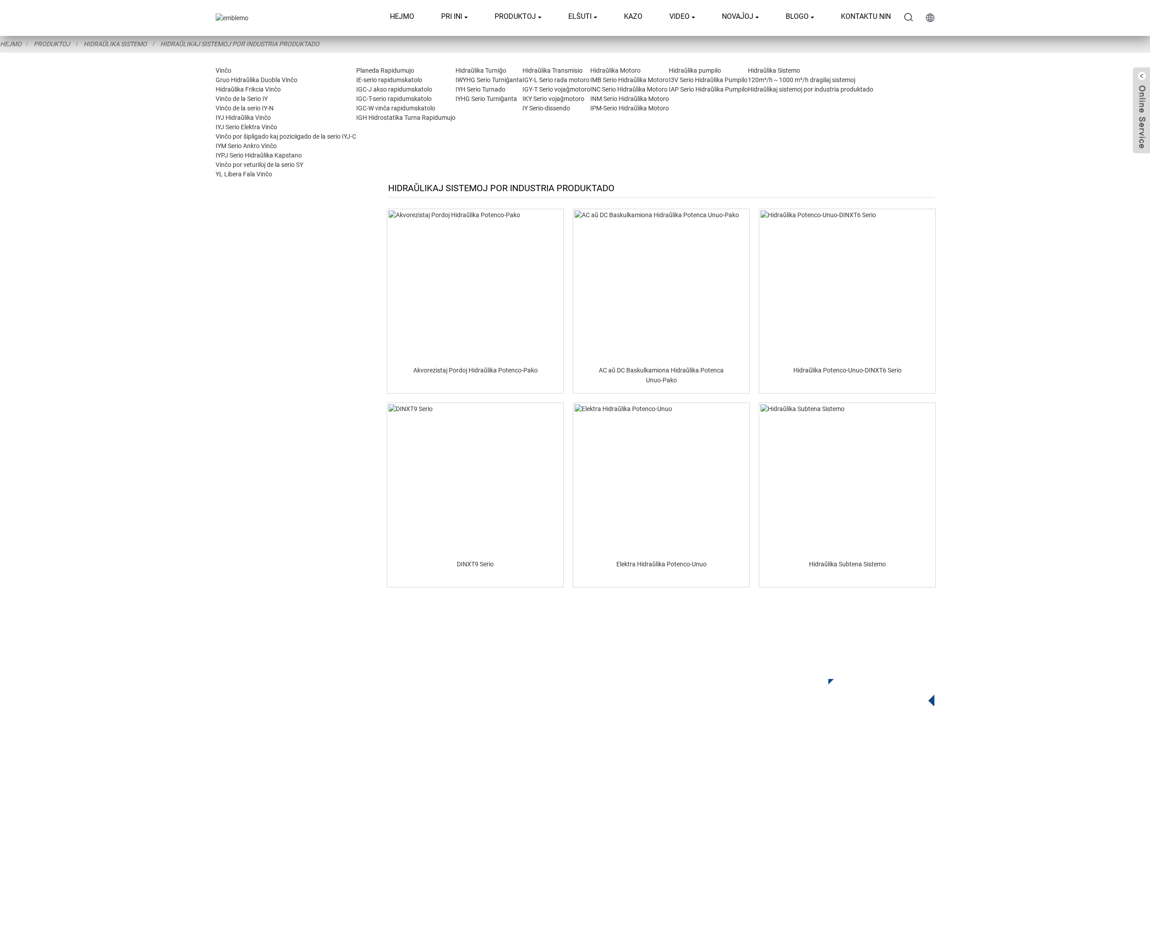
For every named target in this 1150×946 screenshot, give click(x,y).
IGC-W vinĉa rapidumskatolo (395, 108)
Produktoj (515, 16)
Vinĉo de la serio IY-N (245, 108)
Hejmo (402, 16)
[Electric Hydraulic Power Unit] (661, 478)
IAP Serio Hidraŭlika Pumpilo (708, 89)
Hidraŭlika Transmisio (552, 70)
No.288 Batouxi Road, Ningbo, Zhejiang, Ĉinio (832, 815)
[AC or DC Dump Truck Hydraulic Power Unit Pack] (661, 284)
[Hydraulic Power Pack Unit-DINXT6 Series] (847, 284)
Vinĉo (223, 70)
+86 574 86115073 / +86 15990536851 (823, 779)
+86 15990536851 (792, 852)
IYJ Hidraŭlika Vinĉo (243, 117)
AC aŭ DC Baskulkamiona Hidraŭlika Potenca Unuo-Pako (661, 375)
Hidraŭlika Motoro (615, 70)
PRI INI (451, 16)
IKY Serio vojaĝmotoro (553, 98)
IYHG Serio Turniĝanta (486, 98)
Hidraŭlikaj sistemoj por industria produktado (239, 44)
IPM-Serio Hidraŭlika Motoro (629, 108)
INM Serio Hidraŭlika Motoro (629, 98)
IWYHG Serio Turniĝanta (489, 79)
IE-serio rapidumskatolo (389, 79)
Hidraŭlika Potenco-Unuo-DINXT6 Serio (847, 370)
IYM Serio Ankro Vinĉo (246, 145)
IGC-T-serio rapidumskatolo (394, 98)
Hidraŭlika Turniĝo (481, 70)
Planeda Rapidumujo (385, 70)
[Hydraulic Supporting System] (847, 478)
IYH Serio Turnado (480, 89)
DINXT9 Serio (475, 564)
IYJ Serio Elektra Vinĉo (246, 127)
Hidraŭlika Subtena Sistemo (847, 564)
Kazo (633, 16)
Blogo (797, 16)
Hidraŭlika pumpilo (695, 70)
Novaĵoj (737, 16)
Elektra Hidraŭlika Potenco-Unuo (661, 564)
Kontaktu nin (866, 16)
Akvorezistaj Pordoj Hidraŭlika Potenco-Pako (475, 370)
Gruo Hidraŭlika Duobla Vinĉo (256, 79)
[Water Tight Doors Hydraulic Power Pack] (475, 284)
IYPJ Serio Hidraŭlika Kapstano (259, 155)
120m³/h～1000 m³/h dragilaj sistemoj (801, 79)
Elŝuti (580, 16)
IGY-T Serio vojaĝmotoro (556, 89)
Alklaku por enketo (874, 690)
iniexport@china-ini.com (802, 797)
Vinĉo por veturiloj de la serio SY (259, 164)
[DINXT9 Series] (475, 478)
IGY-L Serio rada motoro (555, 79)
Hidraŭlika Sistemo (115, 44)
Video (679, 16)
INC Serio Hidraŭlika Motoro (629, 89)
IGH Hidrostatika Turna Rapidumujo (406, 117)
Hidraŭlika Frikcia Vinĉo (248, 89)
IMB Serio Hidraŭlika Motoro (629, 79)
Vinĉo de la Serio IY (242, 98)
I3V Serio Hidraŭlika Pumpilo (708, 79)
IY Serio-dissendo (546, 108)
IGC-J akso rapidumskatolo (394, 89)
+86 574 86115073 (787, 834)
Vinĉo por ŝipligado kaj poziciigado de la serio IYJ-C (286, 136)
